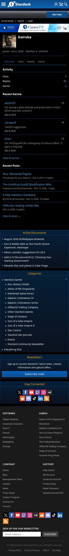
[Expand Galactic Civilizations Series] (6, 303)
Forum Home (7, 20)
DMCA (46, 550)
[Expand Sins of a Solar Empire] (6, 321)
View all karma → (12, 158)
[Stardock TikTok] (34, 398)
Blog (5, 474)
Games (43, 413)
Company (9, 464)
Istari (8, 139)
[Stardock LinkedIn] (41, 398)
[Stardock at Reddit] (22, 398)
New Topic (57, 14)
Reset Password (51, 488)
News (5, 488)
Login (30, 20)
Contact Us (8, 501)
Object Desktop (10, 419)
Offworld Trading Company (52, 446)
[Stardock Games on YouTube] (31, 392)
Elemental (44, 423)
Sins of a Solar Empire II (50, 432)
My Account (49, 474)
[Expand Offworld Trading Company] (6, 307)
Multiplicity (8, 441)
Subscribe (50, 534)
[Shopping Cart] (61, 4)
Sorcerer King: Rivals (49, 455)
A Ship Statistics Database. (19, 195)
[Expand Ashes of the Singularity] (6, 289)
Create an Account (52, 479)
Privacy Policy (15, 550)
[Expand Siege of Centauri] (6, 317)
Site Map (56, 550)
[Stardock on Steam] (50, 392)
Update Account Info (53, 492)
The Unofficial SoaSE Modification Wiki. (27, 184)
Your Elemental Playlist (17, 174)
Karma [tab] (41, 61)
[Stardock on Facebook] (25, 392)
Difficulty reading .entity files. (21, 205)
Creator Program (11, 497)
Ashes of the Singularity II (51, 419)
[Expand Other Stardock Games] (6, 312)
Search (20, 20)
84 (65, 81)
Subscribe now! (34, 374)
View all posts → (12, 216)
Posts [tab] (21, 61)
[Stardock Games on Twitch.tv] (37, 392)
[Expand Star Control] (6, 330)
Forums (6, 506)
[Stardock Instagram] (44, 392)
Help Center (49, 470)
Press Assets (9, 492)
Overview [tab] (9, 61)
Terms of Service (32, 550)
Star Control (45, 437)
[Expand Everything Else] (2, 350)
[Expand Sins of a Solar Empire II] (6, 326)
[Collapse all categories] (66, 279)
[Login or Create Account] (56, 4)
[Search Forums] (65, 4)
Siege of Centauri (47, 450)
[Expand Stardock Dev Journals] (6, 335)
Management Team (12, 479)
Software (9, 413)
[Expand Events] (6, 340)
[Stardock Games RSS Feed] (47, 398)
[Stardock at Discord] (28, 398)
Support (48, 464)
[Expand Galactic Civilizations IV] (6, 298)
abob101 (10, 103)
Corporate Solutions (13, 423)
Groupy (6, 446)
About (6, 470)
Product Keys (49, 483)
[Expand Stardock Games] (2, 280)
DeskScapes (8, 437)
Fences (6, 432)
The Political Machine (49, 441)
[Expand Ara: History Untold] (6, 284)
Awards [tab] (30, 61)
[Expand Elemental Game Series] (6, 294)
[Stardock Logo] (19, 4)
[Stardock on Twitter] (19, 392)
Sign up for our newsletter (20, 528)
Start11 (6, 428)
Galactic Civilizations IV (50, 428)
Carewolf (10, 123)
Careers (6, 483)
